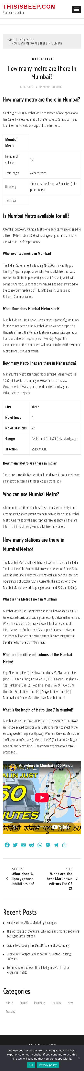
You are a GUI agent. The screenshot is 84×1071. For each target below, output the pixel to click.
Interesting (42, 59)
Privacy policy (48, 1065)
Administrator (52, 87)
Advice (9, 1003)
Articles (23, 1003)
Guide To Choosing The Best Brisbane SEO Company (38, 945)
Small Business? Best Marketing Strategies (32, 922)
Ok (31, 1065)
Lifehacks (56, 1003)
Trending (10, 1011)
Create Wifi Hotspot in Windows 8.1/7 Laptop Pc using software (39, 956)
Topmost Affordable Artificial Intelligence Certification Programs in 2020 (38, 970)
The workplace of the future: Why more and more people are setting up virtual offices (43, 933)
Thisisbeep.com (29, 7)
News (70, 1003)
